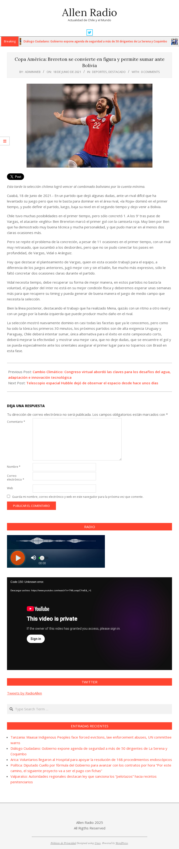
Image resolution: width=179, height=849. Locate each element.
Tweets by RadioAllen (24, 693)
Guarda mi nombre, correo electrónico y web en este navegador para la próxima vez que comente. (77, 497)
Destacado (117, 72)
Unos (98, 843)
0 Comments (150, 72)
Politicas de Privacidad (63, 843)
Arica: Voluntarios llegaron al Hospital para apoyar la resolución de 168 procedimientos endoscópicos (91, 759)
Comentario (16, 422)
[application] (89, 623)
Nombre (14, 467)
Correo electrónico (15, 477)
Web (10, 488)
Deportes (99, 72)
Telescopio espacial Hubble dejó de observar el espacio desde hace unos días (92, 383)
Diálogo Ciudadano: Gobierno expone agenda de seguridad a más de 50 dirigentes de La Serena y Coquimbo (79, 41)
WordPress (122, 843)
